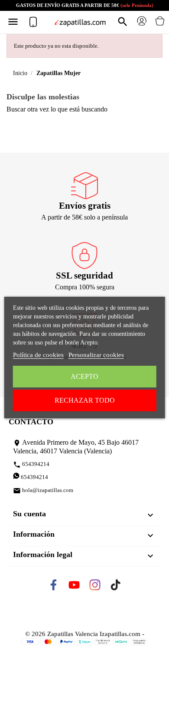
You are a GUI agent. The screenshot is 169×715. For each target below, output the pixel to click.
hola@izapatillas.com (43, 491)
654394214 (31, 465)
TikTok (123, 587)
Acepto (84, 376)
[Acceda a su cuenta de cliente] (141, 24)
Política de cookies (38, 354)
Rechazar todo (85, 400)
